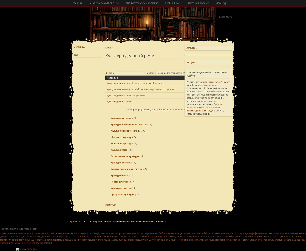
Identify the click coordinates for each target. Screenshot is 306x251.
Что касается (34, 236)
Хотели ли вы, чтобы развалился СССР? (133, 239)
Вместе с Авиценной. (295, 239)
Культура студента (121, 188)
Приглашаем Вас (9, 233)
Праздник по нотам (10, 242)
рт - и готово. (85, 239)
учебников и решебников (54, 236)
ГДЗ (128, 236)
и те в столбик (139, 236)
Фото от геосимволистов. (190, 236)
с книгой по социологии (227, 239)
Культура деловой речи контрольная (126, 95)
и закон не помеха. (189, 239)
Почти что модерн (101, 239)
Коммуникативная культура (126, 169)
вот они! (77, 236)
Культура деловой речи (119, 101)
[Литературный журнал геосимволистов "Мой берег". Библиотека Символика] (95, 21)
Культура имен (119, 149)
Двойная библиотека (256, 236)
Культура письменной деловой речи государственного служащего (141, 89)
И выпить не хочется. (252, 239)
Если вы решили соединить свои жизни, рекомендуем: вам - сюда (204, 107)
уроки (3, 236)
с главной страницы (88, 233)
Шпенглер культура (122, 137)
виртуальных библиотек (157, 233)
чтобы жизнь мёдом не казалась (226, 236)
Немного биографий (115, 236)
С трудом (173, 239)
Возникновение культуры (125, 156)
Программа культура (122, 194)
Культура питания (121, 118)
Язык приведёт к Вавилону (162, 236)
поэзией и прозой (54, 233)
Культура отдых (119, 175)
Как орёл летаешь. (273, 239)
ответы (40, 239)
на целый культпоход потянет (36, 242)
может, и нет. (288, 236)
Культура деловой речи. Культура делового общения (134, 83)
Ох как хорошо (206, 239)
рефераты (257, 233)
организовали (125, 233)
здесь (272, 233)
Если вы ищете (284, 233)
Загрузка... (79, 46)
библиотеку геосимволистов (218, 233)
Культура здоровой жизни (125, 130)
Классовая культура (122, 143)
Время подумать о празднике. (60, 239)
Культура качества (121, 162)
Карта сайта (225, 16)
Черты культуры (120, 181)
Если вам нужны (243, 233)
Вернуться (110, 204)
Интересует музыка (181, 233)
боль (275, 236)
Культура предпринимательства (129, 124)
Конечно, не (160, 239)
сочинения (298, 233)
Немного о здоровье (92, 236)
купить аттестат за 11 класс (215, 81)
